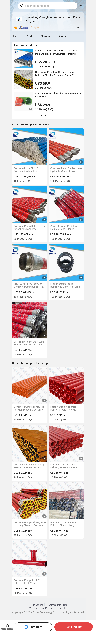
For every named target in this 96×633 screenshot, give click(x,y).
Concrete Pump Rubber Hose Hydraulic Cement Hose (66, 170)
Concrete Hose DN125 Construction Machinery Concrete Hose (27, 170)
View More (46, 115)
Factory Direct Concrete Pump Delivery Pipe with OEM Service (63, 408)
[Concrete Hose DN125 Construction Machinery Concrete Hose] (29, 146)
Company (47, 36)
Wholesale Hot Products (42, 608)
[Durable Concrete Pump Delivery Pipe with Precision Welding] (66, 443)
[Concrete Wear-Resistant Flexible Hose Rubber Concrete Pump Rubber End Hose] (66, 204)
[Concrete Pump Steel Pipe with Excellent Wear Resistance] (29, 558)
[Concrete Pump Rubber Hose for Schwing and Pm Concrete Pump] (29, 204)
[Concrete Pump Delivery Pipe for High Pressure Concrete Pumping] (29, 385)
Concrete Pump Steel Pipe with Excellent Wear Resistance (28, 581)
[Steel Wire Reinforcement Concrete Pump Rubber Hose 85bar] (29, 262)
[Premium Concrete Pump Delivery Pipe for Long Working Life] (66, 500)
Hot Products (36, 604)
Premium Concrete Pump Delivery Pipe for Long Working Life (64, 524)
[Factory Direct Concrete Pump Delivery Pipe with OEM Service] (66, 385)
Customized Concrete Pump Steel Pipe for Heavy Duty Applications (29, 466)
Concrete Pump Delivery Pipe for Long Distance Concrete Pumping (30, 524)
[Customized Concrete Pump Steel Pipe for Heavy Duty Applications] (29, 443)
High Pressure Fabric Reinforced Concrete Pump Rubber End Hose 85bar (65, 285)
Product (31, 36)
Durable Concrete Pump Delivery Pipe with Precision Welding (65, 466)
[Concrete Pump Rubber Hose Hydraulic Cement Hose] (66, 146)
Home (17, 36)
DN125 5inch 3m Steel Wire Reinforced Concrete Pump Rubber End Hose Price (29, 343)
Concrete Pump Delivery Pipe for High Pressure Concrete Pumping (30, 408)
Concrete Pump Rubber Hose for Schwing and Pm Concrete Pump (30, 227)
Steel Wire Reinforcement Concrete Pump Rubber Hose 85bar (30, 285)
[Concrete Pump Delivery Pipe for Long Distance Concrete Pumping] (29, 500)
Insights (63, 608)
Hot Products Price (57, 604)
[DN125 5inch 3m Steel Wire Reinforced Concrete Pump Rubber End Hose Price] (29, 320)
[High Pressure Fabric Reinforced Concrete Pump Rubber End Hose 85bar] (66, 262)
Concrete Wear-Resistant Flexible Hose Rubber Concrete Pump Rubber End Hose (65, 227)
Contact (63, 36)
